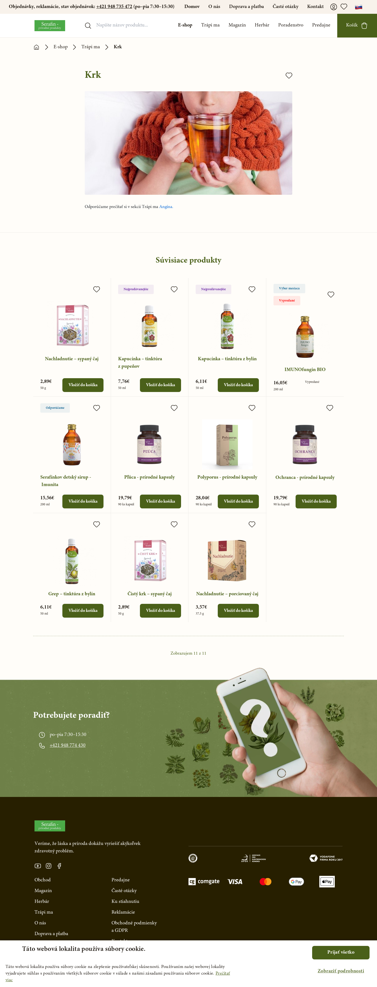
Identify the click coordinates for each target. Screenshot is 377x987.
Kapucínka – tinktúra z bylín (227, 359)
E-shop (185, 25)
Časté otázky (285, 6)
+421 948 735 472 (114, 6)
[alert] (188, 963)
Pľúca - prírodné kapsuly (149, 477)
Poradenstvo (290, 25)
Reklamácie (123, 912)
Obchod (42, 880)
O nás (214, 6)
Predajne (321, 25)
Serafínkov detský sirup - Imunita (65, 481)
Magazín (237, 25)
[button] (340, 971)
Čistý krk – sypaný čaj (150, 594)
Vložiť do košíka (82, 385)
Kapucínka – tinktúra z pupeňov (140, 363)
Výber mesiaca (289, 288)
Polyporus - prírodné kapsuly (227, 477)
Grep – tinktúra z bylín (71, 594)
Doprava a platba (246, 6)
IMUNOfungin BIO (305, 369)
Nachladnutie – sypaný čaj (72, 359)
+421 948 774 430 (68, 745)
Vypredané (287, 300)
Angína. (166, 207)
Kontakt (315, 6)
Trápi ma (210, 25)
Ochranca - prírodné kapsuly (304, 477)
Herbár (262, 25)
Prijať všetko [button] (340, 952)
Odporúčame (55, 408)
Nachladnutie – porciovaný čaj (227, 594)
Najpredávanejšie (136, 289)
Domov (192, 6)
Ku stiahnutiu (125, 901)
